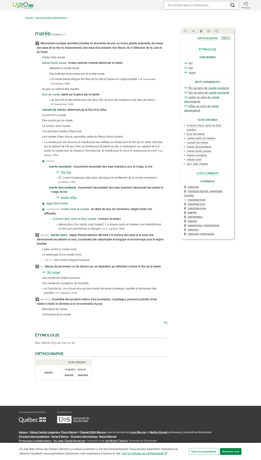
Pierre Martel (69, 432)
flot (63, 172)
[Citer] (185, 31)
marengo (193, 229)
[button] (245, 5)
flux (69, 172)
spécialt (51, 161)
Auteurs (23, 432)
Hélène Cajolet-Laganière (45, 432)
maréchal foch (196, 204)
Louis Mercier (138, 432)
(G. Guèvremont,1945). (62, 104)
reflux (73, 197)
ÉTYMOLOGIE (47, 335)
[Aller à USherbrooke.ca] (73, 422)
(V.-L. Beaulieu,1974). (67, 293)
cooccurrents (208, 173)
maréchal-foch (196, 199)
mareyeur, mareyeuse (201, 234)
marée (192, 212)
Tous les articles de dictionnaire (50, 18)
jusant (65, 197)
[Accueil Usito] (19, 5)
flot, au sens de (208, 88)
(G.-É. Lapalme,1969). (114, 228)
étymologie (207, 49)
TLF (51, 343)
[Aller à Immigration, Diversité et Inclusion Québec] (32, 422)
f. (65, 34)
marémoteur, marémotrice (203, 225)
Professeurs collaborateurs (35, 440)
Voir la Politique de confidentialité (143, 453)
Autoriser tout (230, 451)
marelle (192, 221)
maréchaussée (197, 208)
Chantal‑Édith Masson (93, 432)
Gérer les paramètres (203, 451)
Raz (49, 203)
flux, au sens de (208, 92)
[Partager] (193, 31)
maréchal (193, 187)
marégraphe (195, 217)
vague (56, 272)
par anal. (45, 235)
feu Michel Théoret (116, 440)
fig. (42, 266)
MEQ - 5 (226, 38)
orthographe (207, 38)
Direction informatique (84, 436)
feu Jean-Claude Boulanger (69, 440)
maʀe (56, 34)
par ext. (49, 260)
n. (63, 34)
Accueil (29, 18)
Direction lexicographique (34, 436)
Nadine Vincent (158, 432)
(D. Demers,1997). (67, 182)
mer (190, 68)
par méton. (45, 299)
